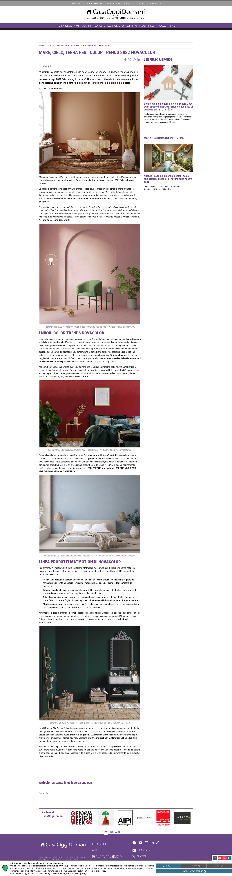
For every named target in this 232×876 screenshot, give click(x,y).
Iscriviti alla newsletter (148, 4)
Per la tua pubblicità (107, 856)
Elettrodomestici (97, 26)
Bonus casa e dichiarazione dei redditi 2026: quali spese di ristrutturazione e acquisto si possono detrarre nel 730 (168, 106)
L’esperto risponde (158, 59)
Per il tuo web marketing (118, 4)
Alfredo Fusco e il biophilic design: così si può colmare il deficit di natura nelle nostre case (168, 178)
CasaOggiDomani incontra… (165, 138)
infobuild (76, 4)
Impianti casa (80, 26)
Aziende (142, 26)
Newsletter (165, 26)
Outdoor (126, 26)
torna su (115, 832)
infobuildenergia (93, 4)
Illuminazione (113, 26)
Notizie (51, 45)
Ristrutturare (64, 26)
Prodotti (152, 26)
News (134, 26)
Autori (97, 850)
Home (42, 45)
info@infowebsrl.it (145, 850)
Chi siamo (99, 844)
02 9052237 (141, 856)
